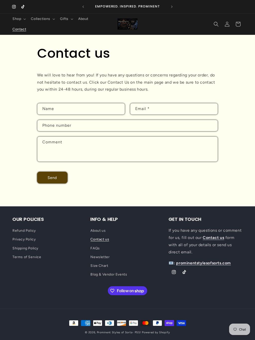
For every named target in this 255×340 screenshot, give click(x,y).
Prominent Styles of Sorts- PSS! (119, 332)
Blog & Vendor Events (108, 274)
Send (52, 177)
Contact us (99, 239)
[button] (18, 19)
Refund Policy (24, 230)
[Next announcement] (171, 6)
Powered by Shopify (156, 332)
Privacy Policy (24, 239)
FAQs (95, 248)
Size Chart (99, 266)
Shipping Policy (25, 248)
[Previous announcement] (83, 6)
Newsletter (100, 257)
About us (98, 230)
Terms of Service (26, 257)
